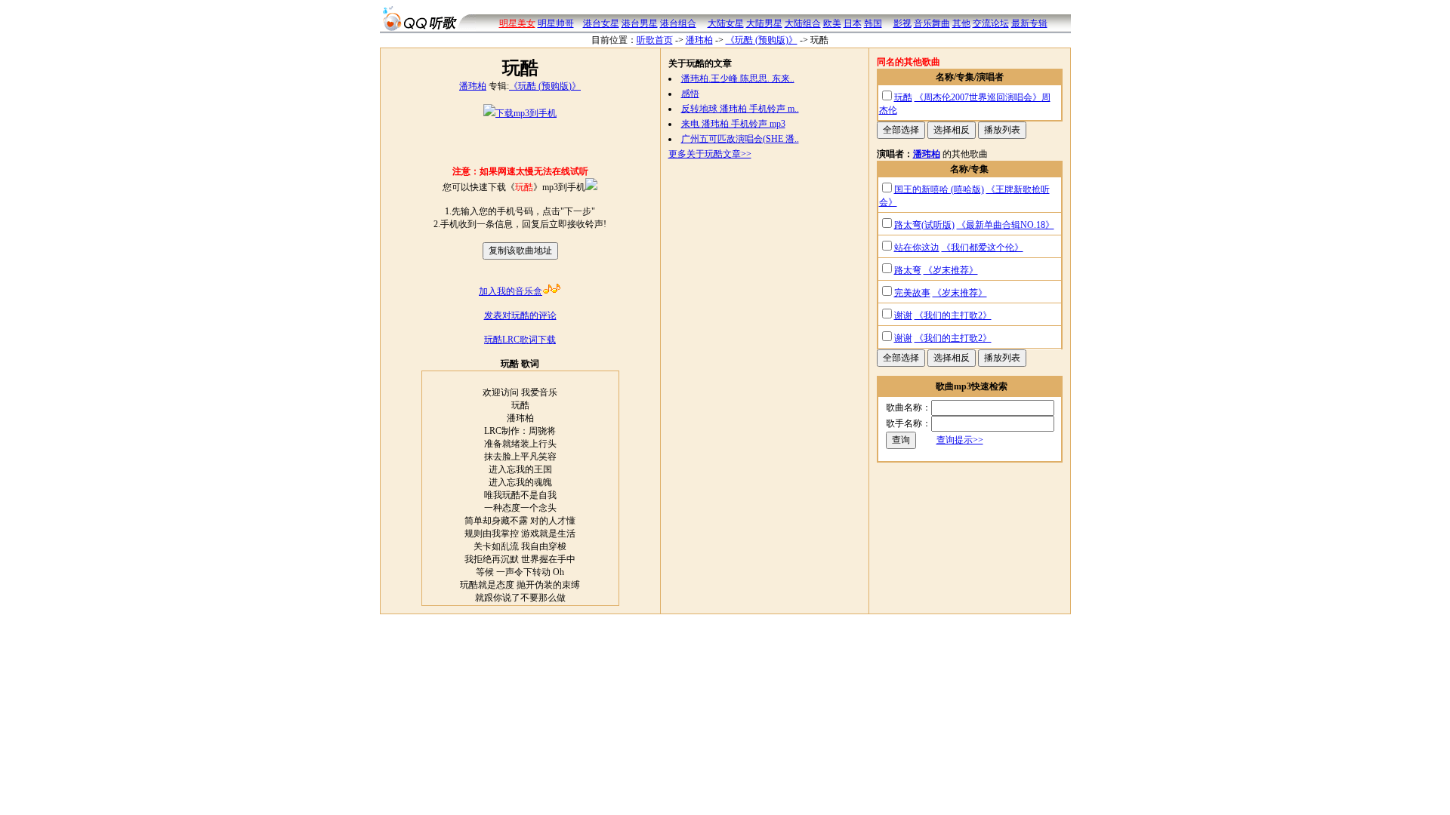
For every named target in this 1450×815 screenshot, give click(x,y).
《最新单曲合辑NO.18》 (1005, 225)
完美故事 (912, 293)
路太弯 (907, 270)
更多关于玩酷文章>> (709, 154)
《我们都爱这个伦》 (982, 247)
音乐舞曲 (932, 23)
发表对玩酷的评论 (520, 315)
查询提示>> (959, 440)
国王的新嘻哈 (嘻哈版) (939, 189)
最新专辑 (1029, 23)
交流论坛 (991, 23)
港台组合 (678, 23)
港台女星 (601, 23)
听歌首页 (655, 40)
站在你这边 (916, 247)
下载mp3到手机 (526, 113)
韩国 (873, 23)
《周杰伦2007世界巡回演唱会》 (978, 97)
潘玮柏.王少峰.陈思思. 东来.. (737, 78)
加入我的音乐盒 (510, 291)
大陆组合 (803, 23)
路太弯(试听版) (924, 225)
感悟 (690, 93)
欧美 (832, 23)
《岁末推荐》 (951, 270)
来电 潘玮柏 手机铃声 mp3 (733, 123)
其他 (961, 23)
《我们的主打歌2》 (953, 315)
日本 (853, 23)
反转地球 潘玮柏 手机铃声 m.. (740, 108)
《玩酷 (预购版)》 (762, 40)
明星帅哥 (556, 23)
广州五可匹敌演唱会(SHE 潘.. (740, 139)
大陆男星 (764, 23)
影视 (902, 23)
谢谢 (903, 315)
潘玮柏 (699, 40)
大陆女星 (726, 23)
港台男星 (640, 23)
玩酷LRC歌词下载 (520, 339)
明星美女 (517, 23)
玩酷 (903, 97)
